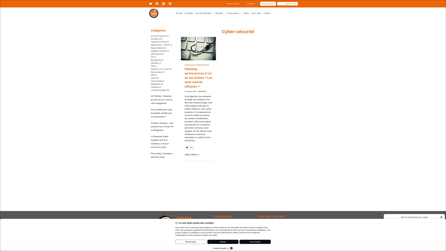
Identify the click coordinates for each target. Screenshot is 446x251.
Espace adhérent (268, 4)
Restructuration (156, 72)
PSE (152, 66)
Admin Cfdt (192, 91)
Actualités (188, 13)
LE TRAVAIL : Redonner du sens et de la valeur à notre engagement (161, 99)
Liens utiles (256, 13)
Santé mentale (156, 81)
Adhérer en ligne (233, 4)
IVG (152, 57)
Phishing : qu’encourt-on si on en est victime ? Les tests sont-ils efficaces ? (198, 77)
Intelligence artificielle (159, 51)
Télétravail (155, 87)
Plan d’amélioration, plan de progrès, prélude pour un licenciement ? (161, 113)
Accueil (179, 13)
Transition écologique (159, 90)
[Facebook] (157, 3)
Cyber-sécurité (202, 65)
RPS (152, 75)
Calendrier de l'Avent (158, 42)
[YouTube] (150, 3)
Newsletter (251, 4)
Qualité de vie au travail (159, 69)
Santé (153, 78)
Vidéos (246, 13)
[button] (441, 217)
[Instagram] (163, 3)
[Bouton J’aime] (187, 147)
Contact (267, 13)
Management (156, 60)
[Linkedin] (169, 3)
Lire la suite (192, 155)
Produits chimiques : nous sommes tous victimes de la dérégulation (162, 126)
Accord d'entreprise (158, 36)
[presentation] (198, 48)
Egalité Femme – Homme (160, 45)
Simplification (156, 84)
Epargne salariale (157, 48)
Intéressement (156, 54)
